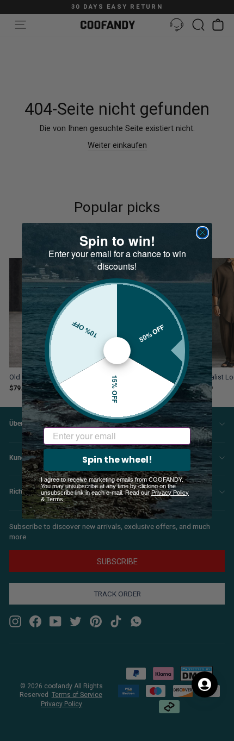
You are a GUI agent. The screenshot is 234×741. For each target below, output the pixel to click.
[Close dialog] (202, 232)
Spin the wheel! (117, 459)
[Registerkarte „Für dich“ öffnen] (205, 684)
